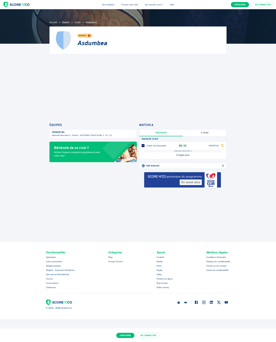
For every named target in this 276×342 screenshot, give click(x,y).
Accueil (53, 22)
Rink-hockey (162, 283)
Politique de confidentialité (218, 261)
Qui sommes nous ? (154, 4)
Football (160, 257)
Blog (110, 257)
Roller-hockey (163, 287)
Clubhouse (51, 287)
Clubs (77, 22)
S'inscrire (240, 4)
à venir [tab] (204, 133)
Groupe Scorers (115, 261)
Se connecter (263, 4)
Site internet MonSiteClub (57, 274)
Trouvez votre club (129, 4)
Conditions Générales (216, 257)
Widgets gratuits (53, 266)
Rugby (159, 270)
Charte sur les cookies (216, 266)
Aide (172, 4)
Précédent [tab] (161, 133)
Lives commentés (54, 261)
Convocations (52, 283)
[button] (182, 155)
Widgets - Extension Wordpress (60, 270)
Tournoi (49, 279)
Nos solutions (108, 4)
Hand (159, 266)
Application (51, 257)
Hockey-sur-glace (164, 279)
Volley (159, 274)
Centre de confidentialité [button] (217, 270)
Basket (65, 22)
